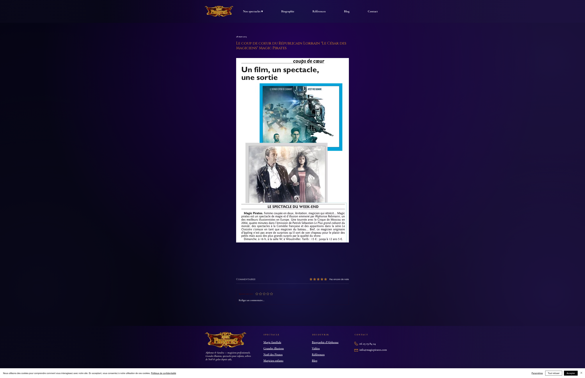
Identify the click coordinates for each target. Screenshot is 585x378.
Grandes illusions (273, 348)
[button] (253, 11)
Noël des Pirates (273, 354)
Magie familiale (272, 342)
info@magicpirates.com (373, 350)
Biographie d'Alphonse (325, 342)
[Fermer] (581, 373)
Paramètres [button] (537, 373)
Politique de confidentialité (163, 373)
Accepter (571, 373)
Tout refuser (554, 373)
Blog (314, 360)
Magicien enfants (273, 360)
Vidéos (316, 348)
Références (318, 354)
